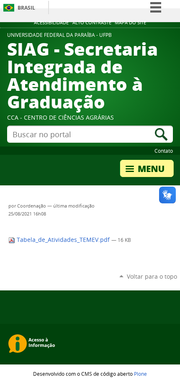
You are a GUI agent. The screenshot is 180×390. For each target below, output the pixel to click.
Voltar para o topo (152, 276)
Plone (140, 373)
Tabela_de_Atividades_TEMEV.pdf (63, 240)
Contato (163, 150)
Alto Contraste (91, 23)
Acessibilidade (51, 23)
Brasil (26, 7)
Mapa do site (130, 23)
